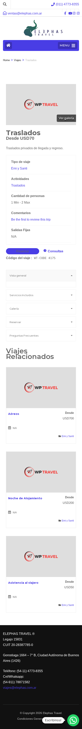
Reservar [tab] (15, 322)
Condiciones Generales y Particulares (41, 718)
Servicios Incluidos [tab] (21, 295)
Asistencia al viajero (23, 583)
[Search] (5, 4)
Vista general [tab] (18, 275)
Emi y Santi (19, 168)
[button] (73, 720)
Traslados (18, 185)
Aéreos (13, 414)
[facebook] (64, 10)
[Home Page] (8, 45)
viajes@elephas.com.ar (19, 687)
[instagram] (73, 10)
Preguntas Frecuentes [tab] (24, 335)
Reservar (22, 251)
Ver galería (66, 118)
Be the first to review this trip (31, 219)
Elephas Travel (52, 713)
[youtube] (68, 10)
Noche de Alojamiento (25, 498)
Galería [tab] (14, 308)
